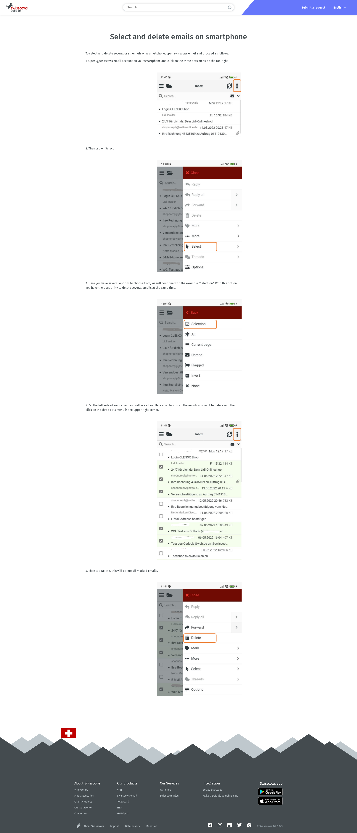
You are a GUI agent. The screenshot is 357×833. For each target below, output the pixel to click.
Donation (151, 826)
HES (119, 807)
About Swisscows (94, 826)
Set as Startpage (212, 789)
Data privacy (132, 826)
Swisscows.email (127, 795)
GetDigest (123, 813)
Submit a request (313, 7)
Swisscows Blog (169, 795)
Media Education (84, 795)
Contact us (80, 813)
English (338, 7)
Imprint (114, 826)
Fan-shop (165, 789)
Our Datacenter (83, 807)
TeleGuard (123, 801)
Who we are (81, 789)
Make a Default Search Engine (220, 795)
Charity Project (83, 801)
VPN (119, 789)
